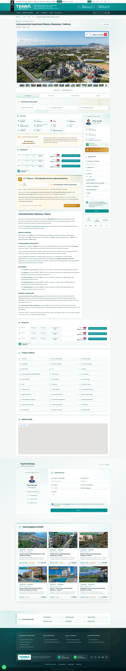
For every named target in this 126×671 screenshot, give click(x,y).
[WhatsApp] (4, 667)
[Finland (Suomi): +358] (86, 176)
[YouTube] (102, 657)
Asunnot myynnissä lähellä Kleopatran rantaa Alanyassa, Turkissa (32, 554)
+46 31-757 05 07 (33, 499)
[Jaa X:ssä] (95, 226)
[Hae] (105, 12)
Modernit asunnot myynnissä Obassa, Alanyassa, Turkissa (90, 554)
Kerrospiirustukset (67, 90)
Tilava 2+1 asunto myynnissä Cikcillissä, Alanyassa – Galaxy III (61, 589)
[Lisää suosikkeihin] (109, 2)
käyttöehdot (102, 202)
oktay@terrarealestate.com (33, 491)
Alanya (24, 27)
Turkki (19, 27)
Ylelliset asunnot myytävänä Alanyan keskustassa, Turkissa (60, 554)
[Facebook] (91, 657)
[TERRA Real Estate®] (24, 657)
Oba (28, 27)
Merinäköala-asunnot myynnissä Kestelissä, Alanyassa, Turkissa (92, 589)
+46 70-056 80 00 (33, 495)
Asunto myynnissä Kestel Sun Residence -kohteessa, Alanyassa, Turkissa (31, 589)
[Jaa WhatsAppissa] (106, 226)
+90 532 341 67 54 (33, 502)
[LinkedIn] (99, 657)
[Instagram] (106, 657)
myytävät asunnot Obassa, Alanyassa (36, 226)
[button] (19, 80)
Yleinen (56, 90)
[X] (95, 657)
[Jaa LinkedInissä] (101, 226)
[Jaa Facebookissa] (90, 226)
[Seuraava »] (107, 56)
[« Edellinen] (18, 56)
